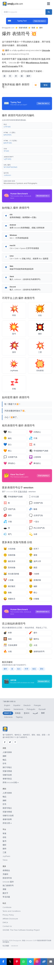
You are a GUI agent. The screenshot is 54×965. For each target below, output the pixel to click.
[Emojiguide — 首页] (5, 729)
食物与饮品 (7, 779)
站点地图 (6, 946)
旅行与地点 (7, 767)
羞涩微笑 (9, 586)
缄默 (33, 586)
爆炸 (5, 669)
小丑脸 (8, 580)
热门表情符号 (8, 885)
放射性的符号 (37, 651)
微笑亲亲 (9, 561)
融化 (7, 438)
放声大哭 (35, 561)
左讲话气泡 (36, 515)
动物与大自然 (8, 815)
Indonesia (8, 717)
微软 (4, 845)
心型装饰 (35, 457)
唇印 (7, 515)
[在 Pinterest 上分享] (16, 961)
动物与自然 (7, 775)
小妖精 (34, 574)
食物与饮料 (7, 819)
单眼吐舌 (9, 599)
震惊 (41, 669)
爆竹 (33, 633)
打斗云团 (34, 496)
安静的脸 (9, 555)
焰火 (19, 669)
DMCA (5, 922)
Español (17, 705)
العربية (35, 713)
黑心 (7, 432)
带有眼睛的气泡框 (38, 451)
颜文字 (5, 893)
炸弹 (7, 633)
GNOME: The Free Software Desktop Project (21, 930)
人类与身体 (7, 793)
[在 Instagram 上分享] (37, 961)
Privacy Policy (8, 915)
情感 (33, 28)
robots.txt (14, 946)
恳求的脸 (9, 567)
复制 (45, 85)
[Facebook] (5, 742)
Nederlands (18, 709)
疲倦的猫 (35, 580)
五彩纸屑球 (10, 645)
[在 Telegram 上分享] (30, 961)
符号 (4, 763)
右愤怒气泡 (10, 457)
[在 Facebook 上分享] (3, 961)
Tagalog (19, 717)
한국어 (26, 713)
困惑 (33, 567)
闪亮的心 (35, 432)
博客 (4, 889)
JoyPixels (6, 856)
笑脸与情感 (23, 28)
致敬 (7, 592)
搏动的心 (9, 463)
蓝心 (7, 444)
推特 (4, 849)
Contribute (7, 907)
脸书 (4, 841)
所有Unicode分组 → (10, 782)
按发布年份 (7, 878)
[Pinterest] (15, 742)
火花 (33, 645)
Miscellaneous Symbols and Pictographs (20, 183)
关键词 (5, 874)
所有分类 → (7, 823)
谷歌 (4, 837)
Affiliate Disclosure (10, 919)
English (7, 705)
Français (37, 705)
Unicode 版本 (8, 882)
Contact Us (7, 926)
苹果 (4, 833)
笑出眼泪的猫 (11, 574)
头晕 (33, 534)
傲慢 (33, 555)
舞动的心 (35, 463)
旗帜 (4, 756)
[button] (27, 125)
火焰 (7, 651)
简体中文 (8, 713)
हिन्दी (42, 713)
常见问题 (6, 897)
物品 (4, 760)
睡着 (33, 509)
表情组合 (6, 870)
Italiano (7, 709)
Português (31, 709)
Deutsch (27, 705)
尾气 (7, 534)
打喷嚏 (34, 599)
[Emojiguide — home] (13, 4)
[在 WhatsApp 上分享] (23, 961)
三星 (4, 852)
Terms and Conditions (12, 911)
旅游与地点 (7, 808)
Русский (42, 709)
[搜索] (48, 12)
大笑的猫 (9, 549)
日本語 (17, 713)
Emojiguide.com (8, 28)
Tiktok (5, 860)
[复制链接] (43, 961)
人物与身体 (7, 752)
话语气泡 (9, 509)
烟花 (7, 639)
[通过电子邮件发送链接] (50, 961)
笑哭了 (34, 549)
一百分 (34, 521)
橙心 (7, 451)
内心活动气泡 (37, 528)
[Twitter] (10, 742)
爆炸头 (34, 639)
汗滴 (33, 438)
